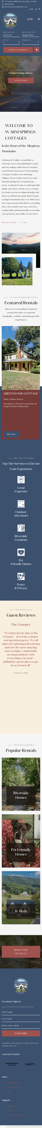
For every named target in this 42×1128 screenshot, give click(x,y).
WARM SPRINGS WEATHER (21, 1064)
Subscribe (21, 1033)
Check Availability (18, 50)
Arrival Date (8, 32)
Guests (6, 40)
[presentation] (6, 361)
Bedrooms (26, 40)
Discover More (21, 80)
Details (11, 434)
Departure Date (29, 32)
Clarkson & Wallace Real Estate (26, 1043)
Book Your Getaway (21, 952)
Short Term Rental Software (31, 1127)
